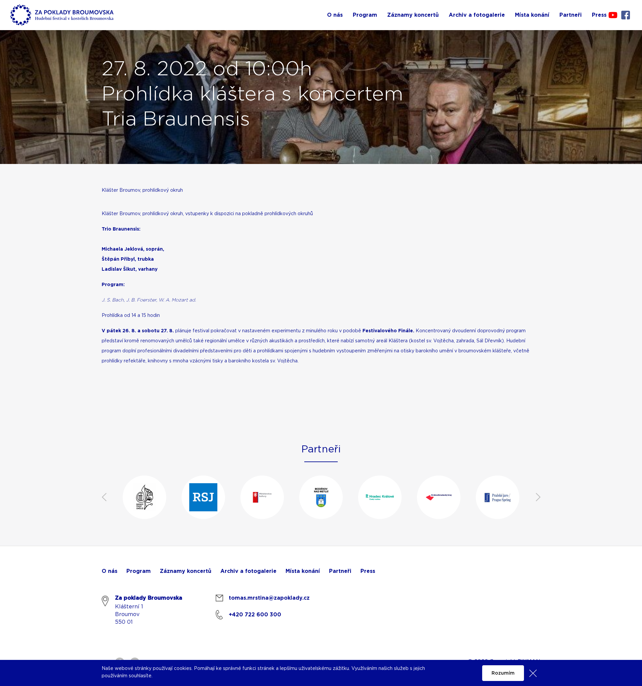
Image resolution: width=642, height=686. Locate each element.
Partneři (340, 571)
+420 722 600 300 (255, 614)
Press (367, 571)
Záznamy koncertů (185, 571)
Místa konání (303, 571)
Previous (104, 497)
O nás (109, 571)
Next (538, 497)
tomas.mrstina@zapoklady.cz (269, 598)
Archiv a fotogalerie (248, 571)
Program (138, 571)
